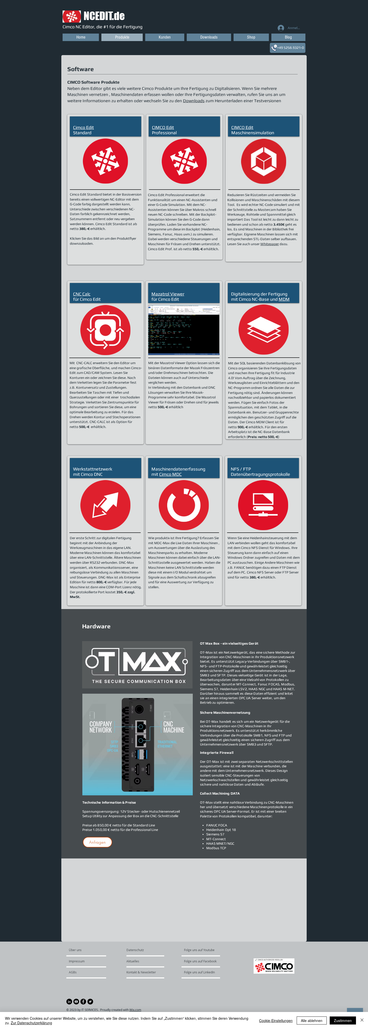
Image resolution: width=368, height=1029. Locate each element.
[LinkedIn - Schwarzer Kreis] (69, 1001)
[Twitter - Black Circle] (90, 1001)
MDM (284, 299)
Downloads (194, 100)
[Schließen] (362, 1020)
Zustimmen (343, 1020)
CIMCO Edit (163, 127)
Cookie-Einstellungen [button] (276, 1020)
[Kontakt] (274, 48)
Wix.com (135, 1010)
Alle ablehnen (311, 1020)
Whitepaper (269, 244)
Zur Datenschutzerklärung (31, 1022)
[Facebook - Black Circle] (83, 1001)
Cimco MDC (170, 474)
